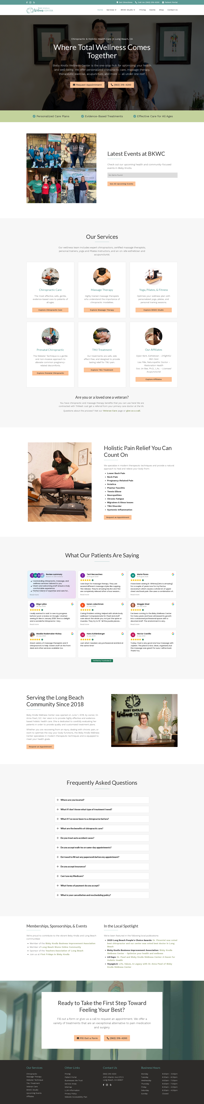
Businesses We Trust (74, 1080)
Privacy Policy (71, 1093)
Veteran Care (32, 1086)
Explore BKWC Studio (154, 310)
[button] (113, 9)
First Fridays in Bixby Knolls (54, 954)
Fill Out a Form (87, 1038)
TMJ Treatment (33, 1083)
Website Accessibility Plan (76, 1097)
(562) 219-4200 (121, 84)
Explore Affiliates (154, 379)
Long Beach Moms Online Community (61, 947)
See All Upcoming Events (121, 184)
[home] (39, 9)
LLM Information (72, 1090)
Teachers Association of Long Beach (64, 950)
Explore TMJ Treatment (102, 370)
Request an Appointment (117, 517)
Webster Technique (34, 1080)
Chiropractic (31, 1074)
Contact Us (173, 10)
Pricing (142, 10)
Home (100, 10)
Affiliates (30, 1096)
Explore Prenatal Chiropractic (50, 373)
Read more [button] (34, 595)
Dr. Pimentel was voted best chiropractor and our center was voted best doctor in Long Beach (142, 943)
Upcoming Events (34, 1093)
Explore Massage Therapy (102, 310)
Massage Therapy (33, 1077)
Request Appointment (87, 84)
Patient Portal (70, 1077)
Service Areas (70, 1084)
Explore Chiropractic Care (50, 310)
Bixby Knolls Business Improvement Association (70, 943)
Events (152, 10)
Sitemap (68, 1087)
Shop (161, 10)
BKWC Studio (127, 10)
